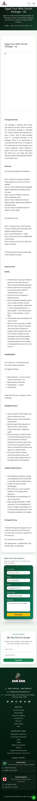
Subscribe (18, 660)
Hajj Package (18, 713)
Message (10, 600)
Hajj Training (18, 724)
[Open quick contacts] (33, 797)
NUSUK (18, 748)
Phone (9, 577)
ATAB (18, 740)
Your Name (10, 569)
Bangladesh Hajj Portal (18, 734)
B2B (18, 726)
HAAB (18, 742)
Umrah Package (18, 710)
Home (7, 25)
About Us (18, 721)
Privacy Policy (18, 718)
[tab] (18, 119)
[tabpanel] (18, 335)
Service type (11, 592)
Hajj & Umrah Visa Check (18, 750)
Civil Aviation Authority (18, 737)
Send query (19, 615)
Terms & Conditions (18, 716)
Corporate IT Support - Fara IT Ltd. (18, 753)
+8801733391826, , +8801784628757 (20, 689)
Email (9, 585)
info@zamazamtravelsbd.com (20, 692)
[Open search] (29, 3)
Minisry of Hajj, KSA (18, 745)
